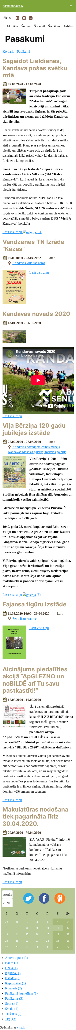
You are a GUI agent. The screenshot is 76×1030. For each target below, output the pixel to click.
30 (6, 921)
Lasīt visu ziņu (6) (22, 594)
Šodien (26, 26)
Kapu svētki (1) (15, 983)
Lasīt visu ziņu (39, 272)
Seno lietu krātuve (24, 618)
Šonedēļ (39, 26)
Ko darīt (8, 51)
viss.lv (21, 1027)
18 (57, 934)
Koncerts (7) (13, 988)
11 (57, 928)
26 (68, 940)
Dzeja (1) (11, 968)
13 (6, 934)
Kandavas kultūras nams (28, 263)
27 (6, 947)
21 (17, 940)
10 (47, 928)
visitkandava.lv (13, 6)
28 (17, 947)
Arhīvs (68, 26)
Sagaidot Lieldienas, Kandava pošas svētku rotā (35, 68)
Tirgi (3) (10, 1019)
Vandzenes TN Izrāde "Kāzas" (33, 245)
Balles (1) (11, 963)
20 (6, 940)
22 (27, 940)
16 (37, 934)
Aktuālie (12, 26)
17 (47, 934)
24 (47, 940)
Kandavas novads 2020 (36, 313)
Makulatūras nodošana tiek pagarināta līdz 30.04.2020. (35, 816)
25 (57, 940)
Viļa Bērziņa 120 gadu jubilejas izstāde (34, 429)
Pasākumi (23, 51)
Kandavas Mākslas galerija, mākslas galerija (37, 452)
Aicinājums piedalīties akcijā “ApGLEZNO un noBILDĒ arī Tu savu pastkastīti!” (35, 680)
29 (27, 947)
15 (27, 934)
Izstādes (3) (12, 978)
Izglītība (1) (12, 973)
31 (17, 921)
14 (17, 934)
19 (68, 934)
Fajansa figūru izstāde (34, 604)
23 (37, 940)
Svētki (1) (11, 1008)
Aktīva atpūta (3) (16, 958)
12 (68, 928)
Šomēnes (54, 26)
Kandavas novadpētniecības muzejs (36, 447)
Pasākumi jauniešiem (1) (21, 993)
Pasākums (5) (14, 998)
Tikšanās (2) (13, 1014)
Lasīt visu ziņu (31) (22, 232)
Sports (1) (11, 1003)
